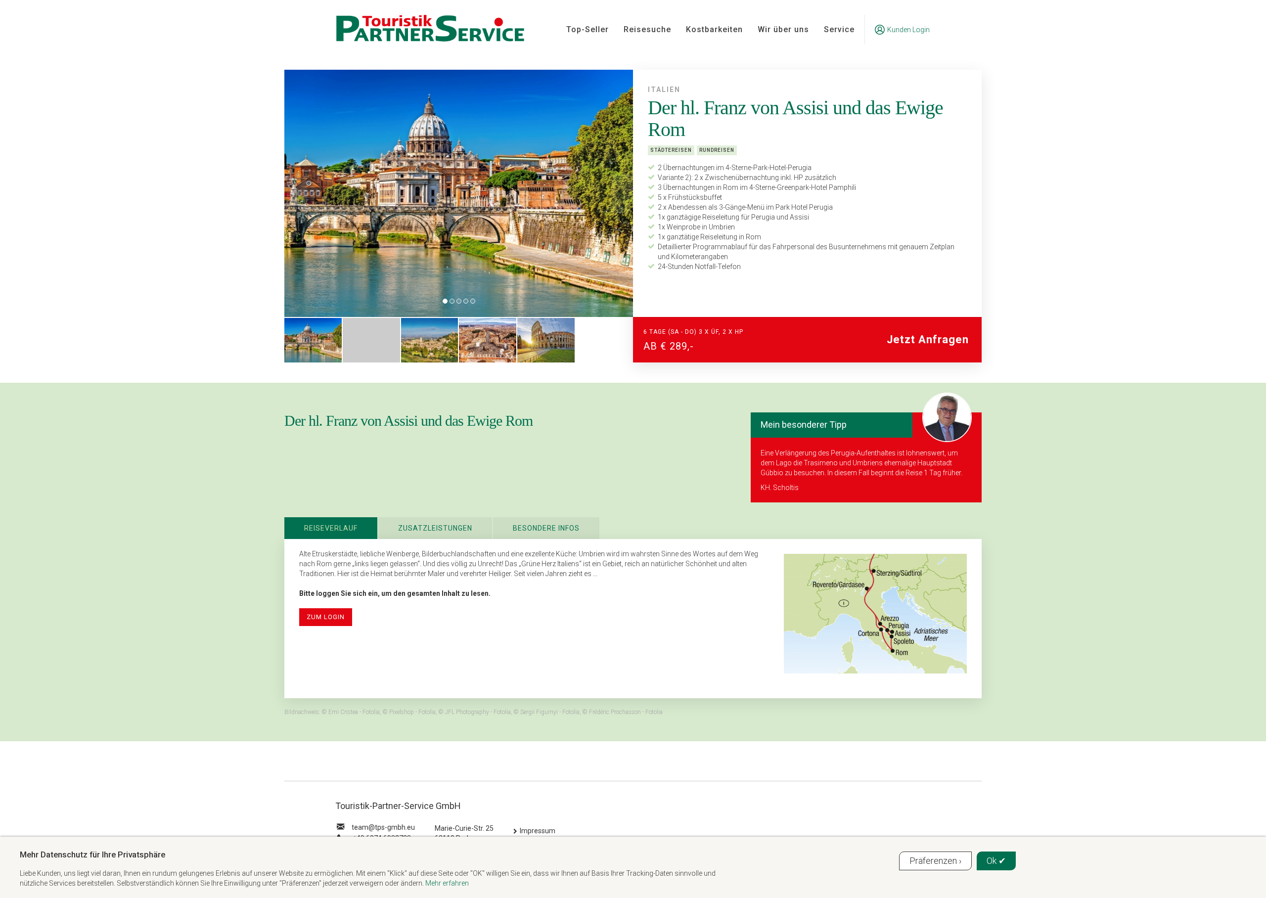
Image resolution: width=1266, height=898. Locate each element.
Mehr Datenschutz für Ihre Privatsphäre (92, 854)
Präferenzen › (935, 860)
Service (839, 29)
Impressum (537, 831)
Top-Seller (587, 29)
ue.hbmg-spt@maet (383, 827)
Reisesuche (647, 29)
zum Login (326, 617)
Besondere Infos (546, 528)
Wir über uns (783, 29)
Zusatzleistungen (435, 528)
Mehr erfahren (447, 883)
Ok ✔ (996, 860)
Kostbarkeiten (714, 29)
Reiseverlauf (331, 528)
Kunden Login (908, 30)
